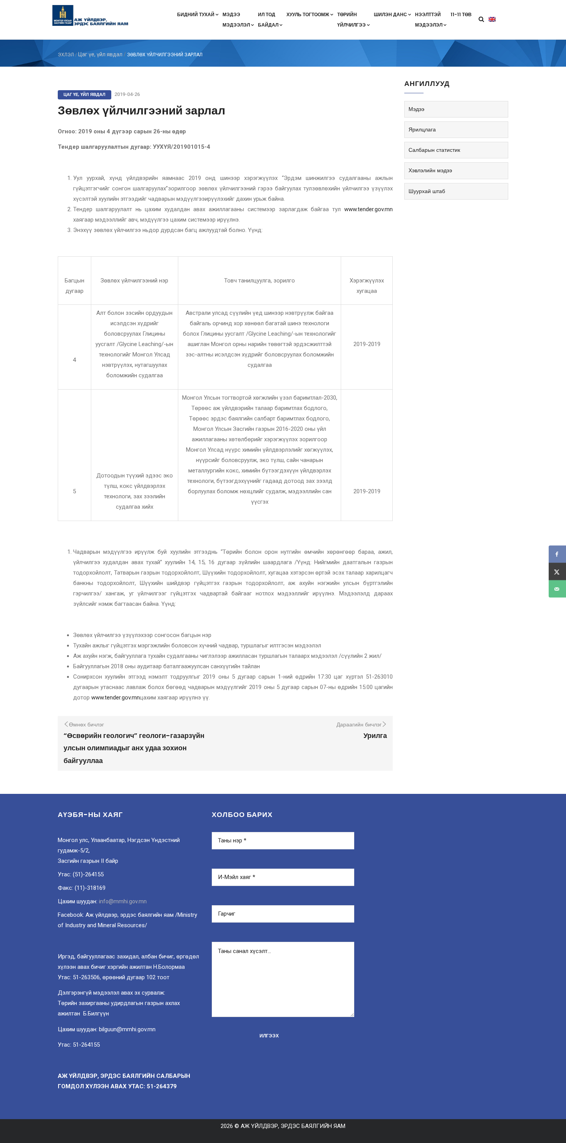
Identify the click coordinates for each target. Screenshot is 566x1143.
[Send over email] (557, 589)
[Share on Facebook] (557, 554)
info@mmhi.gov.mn (123, 901)
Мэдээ (416, 109)
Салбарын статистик (434, 150)
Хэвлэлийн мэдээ (430, 170)
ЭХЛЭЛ (66, 54)
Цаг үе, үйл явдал (100, 54)
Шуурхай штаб (427, 191)
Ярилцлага (422, 129)
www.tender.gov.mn (368, 209)
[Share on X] (557, 571)
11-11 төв (461, 14)
